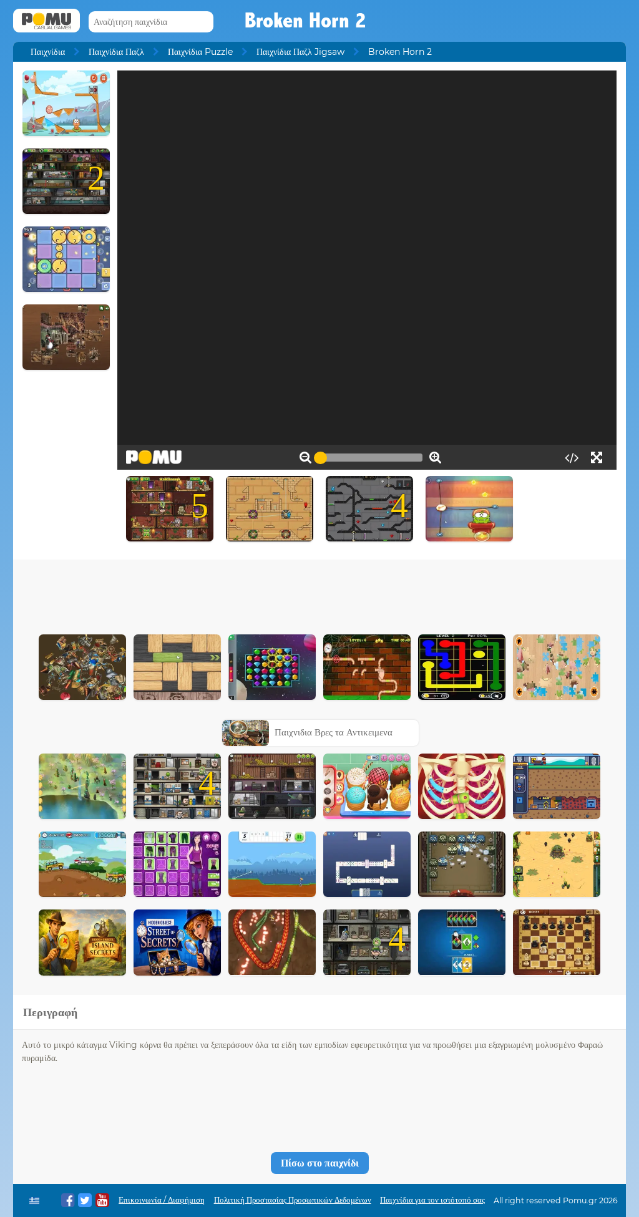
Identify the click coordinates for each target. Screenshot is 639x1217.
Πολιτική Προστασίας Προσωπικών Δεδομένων (292, 1200)
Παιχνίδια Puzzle (200, 51)
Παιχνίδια (48, 51)
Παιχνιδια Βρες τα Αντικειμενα (334, 732)
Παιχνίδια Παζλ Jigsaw (300, 51)
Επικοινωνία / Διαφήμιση (162, 1200)
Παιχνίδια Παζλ (116, 51)
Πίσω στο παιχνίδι (320, 1163)
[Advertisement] (319, 594)
